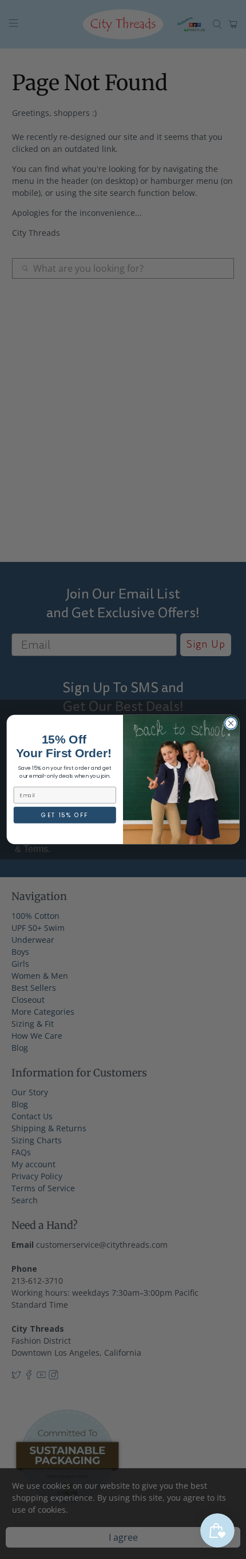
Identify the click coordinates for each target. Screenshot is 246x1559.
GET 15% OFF (64, 815)
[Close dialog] (230, 723)
